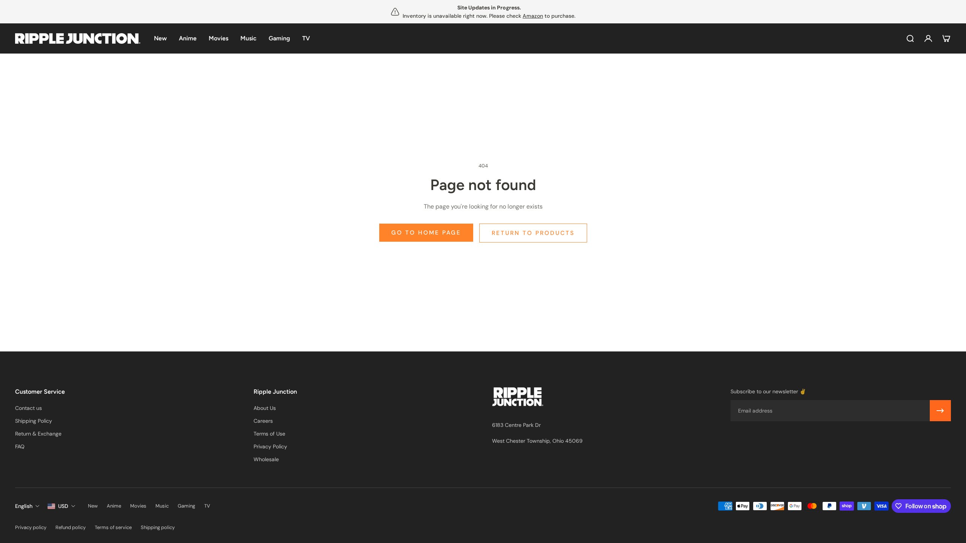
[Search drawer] (910, 38)
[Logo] (77, 39)
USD (63, 506)
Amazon (533, 15)
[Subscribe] (940, 410)
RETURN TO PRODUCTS (533, 233)
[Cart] (946, 38)
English (23, 506)
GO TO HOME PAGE (426, 232)
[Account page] (928, 38)
